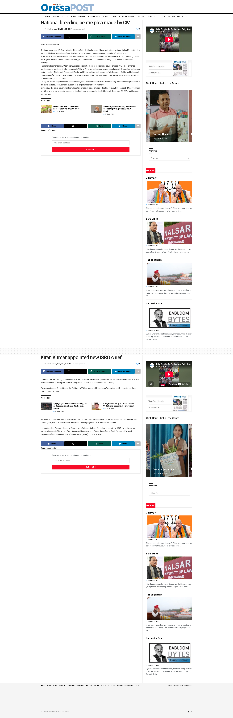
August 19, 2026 (152, 205)
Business (107, 17)
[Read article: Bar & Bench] (169, 233)
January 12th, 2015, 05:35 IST (61, 364)
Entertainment (129, 17)
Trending (56, 17)
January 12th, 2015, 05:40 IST (61, 29)
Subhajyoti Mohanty (163, 469)
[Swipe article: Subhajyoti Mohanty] (169, 450)
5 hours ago (59, 112)
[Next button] (190, 116)
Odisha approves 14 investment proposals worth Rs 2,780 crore (66, 107)
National (82, 17)
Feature (116, 17)
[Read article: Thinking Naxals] (169, 274)
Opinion (96, 685)
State (65, 17)
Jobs (137, 685)
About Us (111, 685)
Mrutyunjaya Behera (163, 134)
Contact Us (129, 685)
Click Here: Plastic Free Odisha (162, 83)
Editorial (89, 685)
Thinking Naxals (154, 260)
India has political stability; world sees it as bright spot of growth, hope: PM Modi (119, 108)
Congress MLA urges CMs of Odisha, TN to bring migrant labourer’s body (118, 405)
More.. (150, 17)
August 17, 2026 (152, 287)
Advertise (120, 685)
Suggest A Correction (49, 130)
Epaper (171, 17)
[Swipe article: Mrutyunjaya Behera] (169, 116)
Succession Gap (154, 303)
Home (47, 17)
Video (164, 17)
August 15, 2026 (152, 330)
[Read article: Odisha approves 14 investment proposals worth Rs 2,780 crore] (46, 109)
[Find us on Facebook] (188, 711)
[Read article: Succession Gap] (169, 317)
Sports (141, 17)
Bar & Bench (152, 219)
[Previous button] (148, 116)
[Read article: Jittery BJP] (169, 192)
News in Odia (182, 17)
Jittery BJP (151, 178)
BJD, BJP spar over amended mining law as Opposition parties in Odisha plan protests (70, 406)
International (94, 17)
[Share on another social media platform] (138, 36)
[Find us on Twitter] (191, 711)
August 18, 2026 (152, 246)
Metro (73, 17)
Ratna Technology (185, 685)
